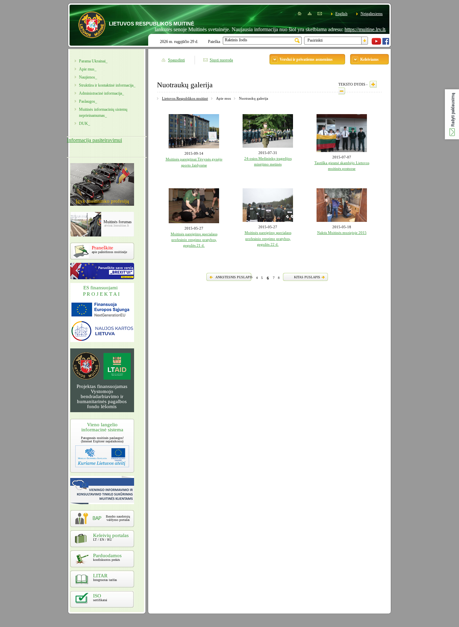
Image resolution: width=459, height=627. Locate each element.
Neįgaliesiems (372, 13)
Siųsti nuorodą (221, 60)
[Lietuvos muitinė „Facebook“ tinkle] (385, 43)
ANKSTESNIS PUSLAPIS (234, 277)
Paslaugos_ (88, 101)
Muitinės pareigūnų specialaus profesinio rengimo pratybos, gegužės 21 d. (194, 240)
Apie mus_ (87, 69)
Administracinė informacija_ (101, 93)
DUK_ (84, 123)
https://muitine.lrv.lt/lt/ (355, 29)
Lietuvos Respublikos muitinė (185, 98)
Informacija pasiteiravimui (94, 140)
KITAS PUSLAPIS (307, 277)
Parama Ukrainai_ (93, 61)
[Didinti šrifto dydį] (373, 84)
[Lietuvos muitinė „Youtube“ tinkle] (376, 43)
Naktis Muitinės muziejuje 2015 (342, 233)
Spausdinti (176, 60)
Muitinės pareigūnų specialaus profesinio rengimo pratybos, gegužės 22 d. (268, 238)
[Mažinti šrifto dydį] (341, 91)
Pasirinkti (315, 40)
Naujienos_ (88, 77)
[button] (452, 114)
